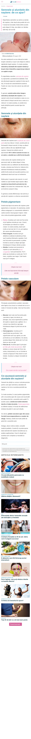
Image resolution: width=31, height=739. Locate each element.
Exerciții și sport (5, 473)
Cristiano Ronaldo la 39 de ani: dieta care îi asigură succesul (14, 538)
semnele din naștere (22, 76)
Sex (2, 514)
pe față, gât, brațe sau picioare (12, 347)
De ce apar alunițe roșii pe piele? (16, 370)
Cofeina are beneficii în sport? (12, 600)
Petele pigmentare (23, 404)
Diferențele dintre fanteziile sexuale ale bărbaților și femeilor (14, 516)
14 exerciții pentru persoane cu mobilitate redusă (12, 476)
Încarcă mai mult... (15, 624)
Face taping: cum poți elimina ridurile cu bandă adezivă (14, 580)
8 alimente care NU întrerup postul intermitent (13, 559)
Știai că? (3, 618)
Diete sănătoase (5, 556)
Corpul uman (10, 6)
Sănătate (3, 6)
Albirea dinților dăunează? (10, 496)
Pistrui (5, 220)
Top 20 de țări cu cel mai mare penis (14, 620)
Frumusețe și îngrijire (7, 494)
